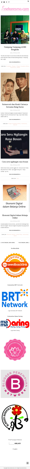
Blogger (14, 66)
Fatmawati (24, 123)
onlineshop (25, 234)
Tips (18, 178)
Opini (15, 235)
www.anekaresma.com (12, 467)
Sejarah (15, 124)
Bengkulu (8, 66)
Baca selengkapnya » (15, 62)
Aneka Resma (23, 467)
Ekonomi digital (11, 234)
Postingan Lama (23, 242)
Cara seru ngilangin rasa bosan (15, 162)
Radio (18, 67)
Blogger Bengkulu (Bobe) (23, 66)
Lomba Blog (19, 234)
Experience (13, 67)
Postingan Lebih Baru (8, 242)
